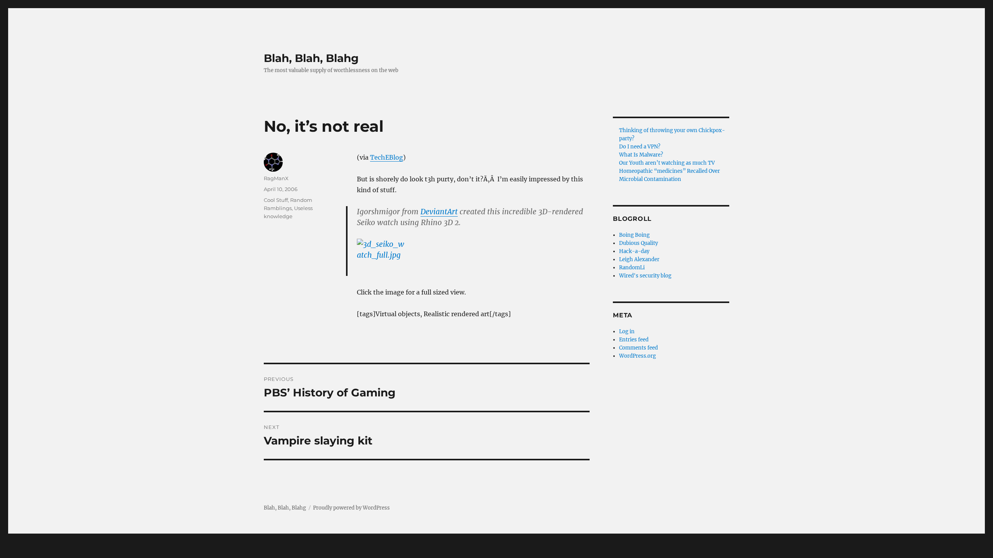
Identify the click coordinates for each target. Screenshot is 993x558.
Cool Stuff (276, 200)
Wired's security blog (645, 275)
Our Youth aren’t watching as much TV (667, 163)
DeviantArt (439, 211)
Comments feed (638, 347)
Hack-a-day (634, 251)
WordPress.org (637, 356)
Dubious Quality (638, 243)
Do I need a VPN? (639, 146)
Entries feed (634, 339)
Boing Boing (634, 235)
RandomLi (632, 267)
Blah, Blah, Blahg (311, 58)
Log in (627, 331)
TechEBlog (386, 157)
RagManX (276, 178)
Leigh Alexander (639, 259)
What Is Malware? (641, 155)
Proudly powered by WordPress (351, 508)
